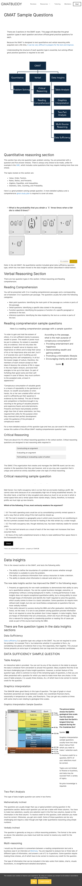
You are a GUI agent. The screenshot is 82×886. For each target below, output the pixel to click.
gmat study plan (23, 193)
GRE (18, 165)
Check (8, 544)
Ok (34, 882)
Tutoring (57, 4)
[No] (79, 880)
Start (77, 4)
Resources (44, 4)
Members (67, 4)
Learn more (44, 882)
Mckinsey (34, 851)
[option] (16, 224)
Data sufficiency (10, 641)
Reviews (33, 4)
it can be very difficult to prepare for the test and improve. (50, 45)
